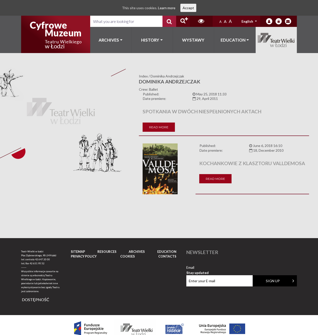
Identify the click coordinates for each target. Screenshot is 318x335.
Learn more (166, 8)
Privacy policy (84, 256)
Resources (107, 252)
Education (233, 40)
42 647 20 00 (42, 259)
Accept (188, 8)
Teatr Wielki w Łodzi (276, 40)
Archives (109, 40)
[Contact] (288, 21)
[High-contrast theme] (201, 21)
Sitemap (78, 252)
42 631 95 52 (37, 263)
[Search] (169, 21)
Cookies (127, 256)
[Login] (269, 21)
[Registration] (279, 21)
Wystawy (193, 40)
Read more (158, 127)
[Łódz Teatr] (55, 34)
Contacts (167, 256)
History (150, 40)
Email (197, 267)
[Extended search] (183, 21)
